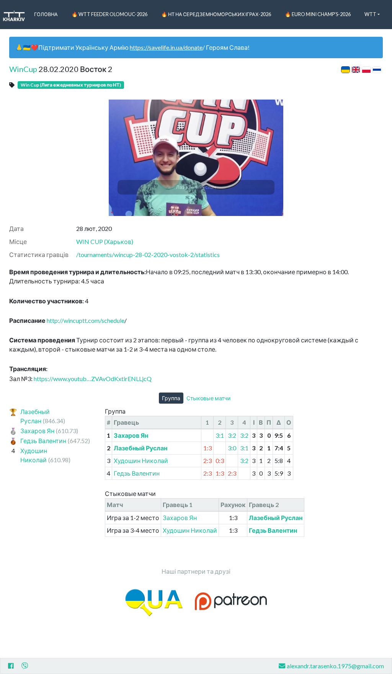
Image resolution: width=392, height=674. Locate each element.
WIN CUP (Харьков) (104, 241)
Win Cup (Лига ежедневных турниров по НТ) (71, 85)
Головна (46, 14)
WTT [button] (370, 14)
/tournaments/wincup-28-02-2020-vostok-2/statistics (148, 254)
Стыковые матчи (208, 398)
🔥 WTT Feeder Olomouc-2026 (109, 14)
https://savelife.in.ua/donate (166, 47)
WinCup (23, 69)
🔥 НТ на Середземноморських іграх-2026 (216, 14)
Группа (171, 398)
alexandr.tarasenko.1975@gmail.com (335, 665)
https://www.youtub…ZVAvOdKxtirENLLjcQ (93, 378)
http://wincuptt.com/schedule (85, 320)
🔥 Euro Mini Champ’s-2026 (318, 14)
